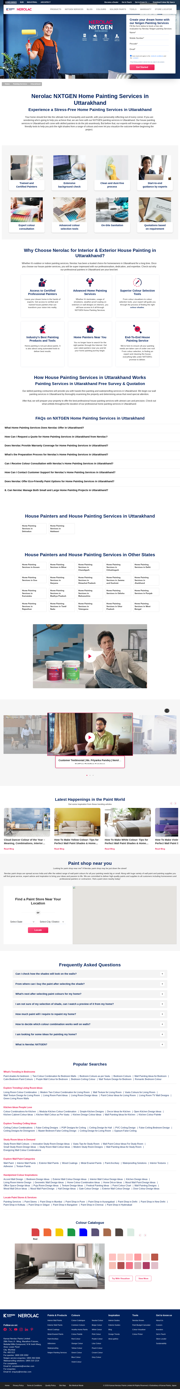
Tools (133, 9)
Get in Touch (127, 2)
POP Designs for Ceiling (73, 1127)
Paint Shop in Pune (76, 1202)
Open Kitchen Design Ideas (147, 1111)
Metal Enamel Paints (91, 1163)
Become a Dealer (111, 2)
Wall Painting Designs (145, 1185)
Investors (159, 1330)
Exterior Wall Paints (49, 1163)
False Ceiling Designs (47, 1127)
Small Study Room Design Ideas (20, 1147)
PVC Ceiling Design (125, 1127)
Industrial (32, 2)
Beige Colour (97, 1325)
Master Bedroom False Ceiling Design (57, 1131)
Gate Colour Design (89, 1188)
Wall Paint (9, 1163)
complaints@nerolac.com (23, 1366)
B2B (22, 2)
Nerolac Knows (138, 1320)
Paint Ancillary (112, 1163)
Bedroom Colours (122, 1076)
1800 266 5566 (33, 1358)
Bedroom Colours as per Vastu (95, 1076)
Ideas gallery (113, 1339)
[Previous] (171, 803)
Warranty (145, 9)
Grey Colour (96, 1357)
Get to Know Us (141, 2)
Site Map (62, 1385)
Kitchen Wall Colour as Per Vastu (52, 1114)
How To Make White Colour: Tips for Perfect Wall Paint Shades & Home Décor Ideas (126, 843)
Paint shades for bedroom (16, 1076)
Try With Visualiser (121, 1278)
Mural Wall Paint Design (42, 1188)
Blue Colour (76, 1357)
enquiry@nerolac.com (21, 1372)
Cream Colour (97, 1353)
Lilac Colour (96, 1343)
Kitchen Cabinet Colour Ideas (18, 1114)
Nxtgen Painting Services (57, 1353)
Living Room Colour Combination (20, 1092)
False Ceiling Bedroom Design (154, 1127)
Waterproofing (53, 1348)
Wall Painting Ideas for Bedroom (150, 1076)
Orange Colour (77, 1343)
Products (55, 9)
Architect (45, 2)
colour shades (137, 307)
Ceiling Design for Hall (100, 1127)
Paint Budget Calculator (141, 1325)
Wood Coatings (70, 1163)
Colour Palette (76, 1334)
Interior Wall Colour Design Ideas (106, 1179)
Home (7, 84)
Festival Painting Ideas (98, 1185)
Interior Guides (114, 1320)
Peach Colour (97, 1348)
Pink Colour (96, 1334)
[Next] (167, 711)
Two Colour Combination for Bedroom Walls (54, 1076)
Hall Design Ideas (67, 1188)
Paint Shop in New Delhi (153, 1202)
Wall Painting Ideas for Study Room (124, 1147)
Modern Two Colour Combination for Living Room (65, 1092)
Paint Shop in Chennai (92, 1205)
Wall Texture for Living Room (107, 1092)
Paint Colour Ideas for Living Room (118, 1095)
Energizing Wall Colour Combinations (22, 1150)
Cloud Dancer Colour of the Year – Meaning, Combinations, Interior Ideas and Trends (24, 843)
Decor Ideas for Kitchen (118, 1111)
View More (143, 1278)
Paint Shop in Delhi (128, 1202)
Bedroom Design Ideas (38, 1179)
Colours (101, 9)
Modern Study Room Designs (88, 1147)
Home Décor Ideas (112, 1182)
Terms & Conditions (34, 1385)
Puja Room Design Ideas (46, 1185)
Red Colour (75, 1339)
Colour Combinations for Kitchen (20, 1111)
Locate (38, 930)
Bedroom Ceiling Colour (83, 1079)
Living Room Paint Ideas (55, 1095)
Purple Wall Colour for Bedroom (52, 1079)
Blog (90, 9)
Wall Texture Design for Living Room (22, 1095)
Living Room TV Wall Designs (154, 1095)
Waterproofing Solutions (135, 1163)
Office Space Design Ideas (17, 1185)
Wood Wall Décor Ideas (16, 1188)
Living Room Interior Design (18, 1182)
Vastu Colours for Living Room (140, 1092)
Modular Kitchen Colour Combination (57, 1111)
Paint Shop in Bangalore (65, 1205)
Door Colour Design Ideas (146, 1188)
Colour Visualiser (139, 1330)
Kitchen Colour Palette (150, 1114)
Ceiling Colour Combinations (18, 1127)
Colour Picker (137, 1334)
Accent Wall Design (14, 1179)
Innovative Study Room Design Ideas (51, 1144)
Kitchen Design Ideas (137, 1179)
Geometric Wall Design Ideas (49, 1182)
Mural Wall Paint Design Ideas (140, 1182)
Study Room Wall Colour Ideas (55, 1147)
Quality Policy (50, 1385)
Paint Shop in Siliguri (39, 1205)
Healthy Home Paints (79, 1330)
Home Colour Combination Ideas (83, 1182)
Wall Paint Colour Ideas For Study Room (123, 1144)
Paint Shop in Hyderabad (119, 1205)
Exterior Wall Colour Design (116, 1188)
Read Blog (9, 849)
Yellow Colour (76, 1348)
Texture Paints (23, 1166)
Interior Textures (158, 1163)
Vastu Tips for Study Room (86, 1144)
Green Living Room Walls (16, 1098)
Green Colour (76, 1353)
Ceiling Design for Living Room (95, 1131)
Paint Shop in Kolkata (15, 1205)
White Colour (97, 1330)
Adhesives (52, 1343)
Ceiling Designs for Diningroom (19, 1131)
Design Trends (114, 1334)
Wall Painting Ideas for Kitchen (120, 1114)
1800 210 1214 (32, 1361)
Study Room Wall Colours (17, 1144)
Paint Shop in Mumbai (51, 1202)
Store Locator (163, 9)
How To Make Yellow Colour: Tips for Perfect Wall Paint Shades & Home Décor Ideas (76, 843)
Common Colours (78, 1325)
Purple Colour (97, 1339)
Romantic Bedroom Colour (148, 1079)
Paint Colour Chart (122, 1185)
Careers (159, 1325)
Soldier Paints (118, 9)
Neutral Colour (97, 1320)
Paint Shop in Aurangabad (101, 1202)
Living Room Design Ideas (84, 1095)
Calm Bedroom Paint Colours (18, 1079)
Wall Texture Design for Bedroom (115, 1079)
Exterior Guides (114, 1325)
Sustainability (161, 1343)
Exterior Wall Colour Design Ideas (70, 1179)
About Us (159, 1320)
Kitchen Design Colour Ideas (87, 1114)
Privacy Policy (18, 1385)
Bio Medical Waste (76, 1385)
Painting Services (20, 84)
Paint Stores (30, 1202)
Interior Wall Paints (26, 1163)
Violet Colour (76, 1362)
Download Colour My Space (164, 2)
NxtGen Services (74, 9)
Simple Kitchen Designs (92, 1111)
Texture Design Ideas (73, 1185)
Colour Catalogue (78, 1320)
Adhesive (9, 1166)
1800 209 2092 (21, 1355)
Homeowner (11, 2)
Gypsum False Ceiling (125, 1131)
